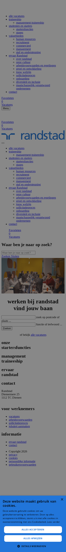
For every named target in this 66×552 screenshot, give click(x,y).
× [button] (61, 499)
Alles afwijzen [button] (33, 538)
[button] (33, 546)
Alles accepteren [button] (33, 529)
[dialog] (33, 524)
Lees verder (53, 521)
